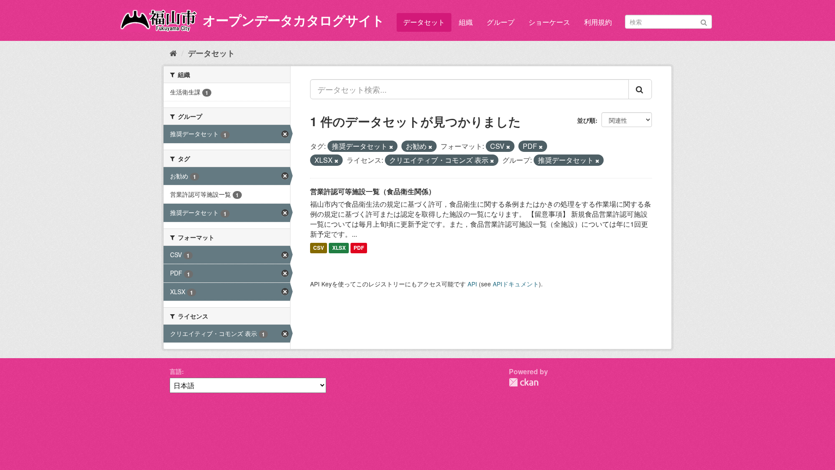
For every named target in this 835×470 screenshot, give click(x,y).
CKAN (523, 382)
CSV (318, 248)
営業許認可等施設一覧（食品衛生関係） (372, 191)
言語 (176, 371)
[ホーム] (173, 52)
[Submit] (704, 21)
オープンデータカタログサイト (293, 19)
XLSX (339, 248)
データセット (424, 22)
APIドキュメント (516, 283)
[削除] (391, 146)
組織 (466, 22)
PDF (359, 248)
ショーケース (549, 22)
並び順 (586, 120)
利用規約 (598, 22)
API (472, 283)
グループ (500, 22)
